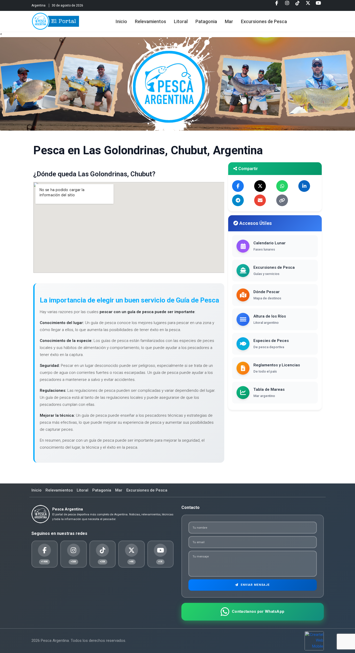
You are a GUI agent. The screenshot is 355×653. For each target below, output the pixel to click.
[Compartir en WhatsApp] (282, 186)
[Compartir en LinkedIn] (304, 186)
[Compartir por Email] (260, 200)
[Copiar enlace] (282, 200)
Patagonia (206, 21)
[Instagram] (287, 5)
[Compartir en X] (260, 186)
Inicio (121, 21)
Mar (229, 21)
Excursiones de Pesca (264, 21)
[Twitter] (308, 5)
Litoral (181, 21)
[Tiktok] (297, 5)
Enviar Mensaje (255, 585)
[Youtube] (318, 5)
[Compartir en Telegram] (238, 200)
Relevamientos (150, 21)
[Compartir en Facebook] (238, 186)
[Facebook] (277, 5)
